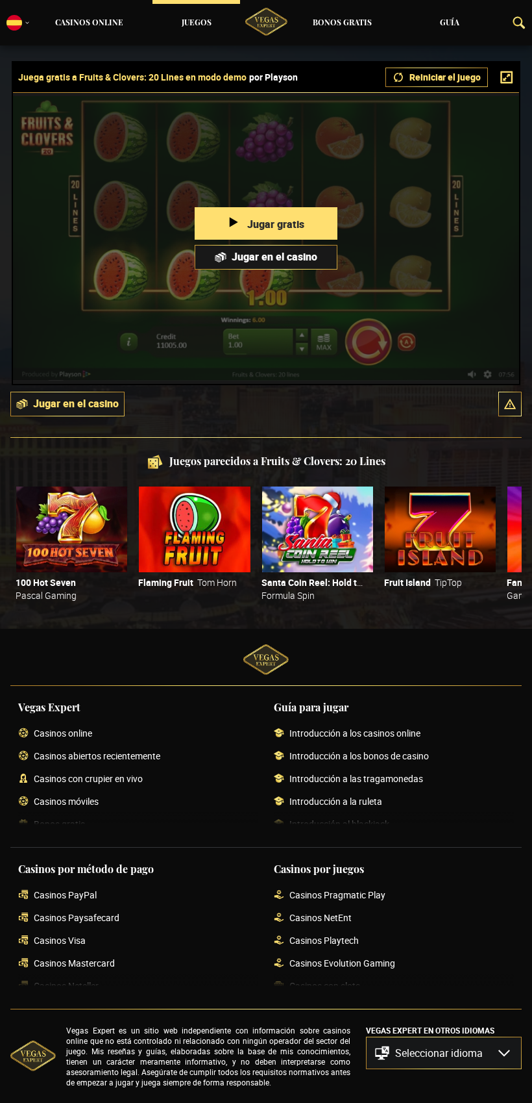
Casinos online (89, 23)
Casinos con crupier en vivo (88, 779)
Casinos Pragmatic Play (337, 895)
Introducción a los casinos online (354, 734)
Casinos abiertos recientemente (97, 756)
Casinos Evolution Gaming (342, 963)
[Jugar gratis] (72, 529)
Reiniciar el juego (445, 77)
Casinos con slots (324, 986)
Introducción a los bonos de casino (359, 756)
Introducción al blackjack (339, 824)
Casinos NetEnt (320, 918)
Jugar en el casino (274, 256)
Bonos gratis (342, 23)
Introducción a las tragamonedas (356, 779)
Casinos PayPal (65, 895)
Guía (449, 23)
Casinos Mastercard (74, 963)
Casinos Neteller (66, 986)
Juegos (197, 23)
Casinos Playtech (324, 941)
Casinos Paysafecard (76, 918)
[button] (510, 404)
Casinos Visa (60, 941)
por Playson (273, 77)
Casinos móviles (66, 802)
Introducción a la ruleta (335, 802)
